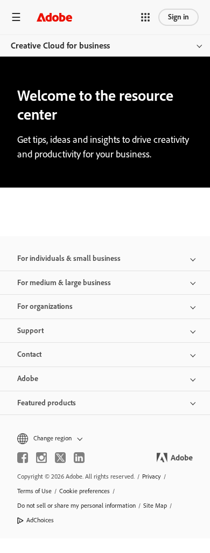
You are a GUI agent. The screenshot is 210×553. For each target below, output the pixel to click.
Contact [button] (29, 354)
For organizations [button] (45, 306)
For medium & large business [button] (64, 282)
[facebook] (22, 457)
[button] (145, 17)
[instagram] (41, 457)
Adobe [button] (27, 378)
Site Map (155, 505)
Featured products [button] (46, 402)
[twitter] (60, 457)
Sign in (178, 17)
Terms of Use (34, 491)
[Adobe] (54, 17)
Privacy (151, 476)
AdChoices (40, 520)
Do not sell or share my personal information (76, 505)
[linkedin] (79, 457)
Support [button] (30, 330)
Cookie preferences (84, 491)
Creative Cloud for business (60, 45)
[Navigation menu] (16, 17)
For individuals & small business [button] (69, 258)
